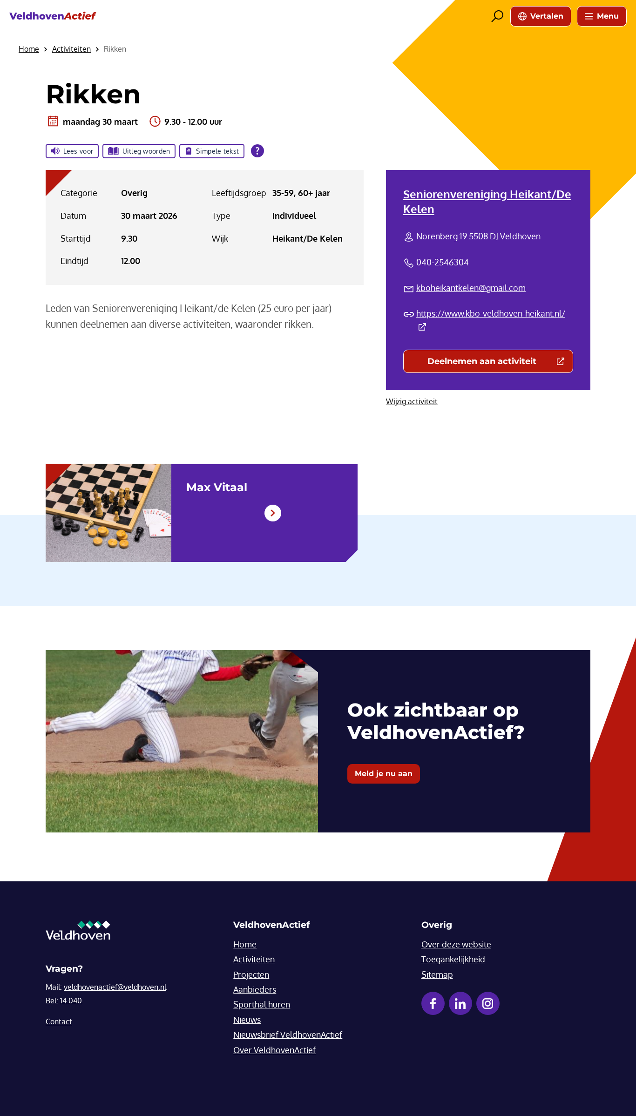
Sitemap (437, 974)
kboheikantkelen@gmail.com (471, 288)
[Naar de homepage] (52, 16)
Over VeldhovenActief (274, 1050)
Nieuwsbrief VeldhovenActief (287, 1034)
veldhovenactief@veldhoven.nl (115, 987)
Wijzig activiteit (412, 401)
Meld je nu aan (384, 773)
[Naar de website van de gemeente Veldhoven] (78, 932)
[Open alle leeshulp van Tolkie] (257, 150)
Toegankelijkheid (453, 959)
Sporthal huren (261, 1004)
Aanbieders (254, 989)
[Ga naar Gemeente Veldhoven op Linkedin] (460, 1003)
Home (245, 944)
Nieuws (247, 1020)
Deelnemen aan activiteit (500, 363)
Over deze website (456, 944)
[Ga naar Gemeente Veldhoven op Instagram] (488, 1003)
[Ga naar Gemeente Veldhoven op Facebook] (433, 1003)
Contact (59, 1021)
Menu (608, 16)
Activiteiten (254, 959)
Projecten (251, 974)
